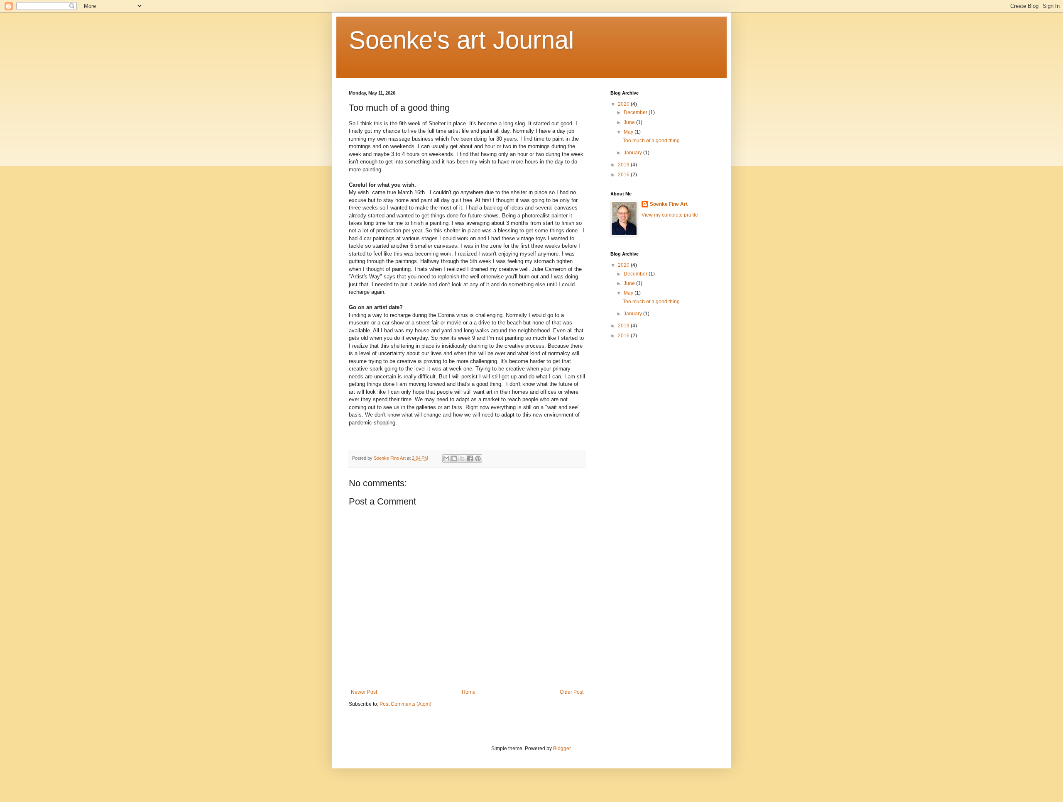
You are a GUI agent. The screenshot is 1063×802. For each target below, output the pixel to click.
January (633, 153)
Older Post (571, 692)
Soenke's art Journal (461, 40)
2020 (624, 104)
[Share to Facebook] (470, 458)
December (636, 112)
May (629, 132)
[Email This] (446, 458)
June (630, 122)
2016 (624, 175)
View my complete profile (670, 215)
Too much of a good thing (651, 141)
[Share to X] (462, 458)
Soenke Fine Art (669, 204)
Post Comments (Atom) (405, 704)
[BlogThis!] (454, 458)
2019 (624, 165)
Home (468, 692)
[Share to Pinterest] (478, 458)
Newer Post (364, 692)
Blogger (562, 748)
